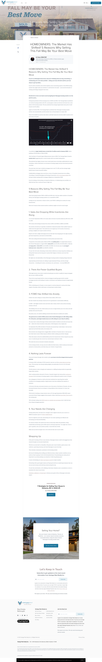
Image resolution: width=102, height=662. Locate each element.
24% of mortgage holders (63, 175)
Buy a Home (37, 615)
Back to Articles (34, 37)
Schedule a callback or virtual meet (37, 473)
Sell (22, 3)
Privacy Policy (82, 637)
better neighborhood (47, 414)
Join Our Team (49, 617)
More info (70, 660)
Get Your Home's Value (40, 613)
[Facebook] (17, 615)
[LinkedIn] (22, 615)
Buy (26, 3)
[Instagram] (27, 615)
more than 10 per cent (66, 395)
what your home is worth (46, 460)
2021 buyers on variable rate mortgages (51, 400)
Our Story (37, 619)
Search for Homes (38, 617)
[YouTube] (24, 615)
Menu (86, 2)
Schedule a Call (49, 613)
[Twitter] (20, 615)
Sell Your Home (38, 611)
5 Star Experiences (50, 611)
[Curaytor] (23, 622)
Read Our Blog (49, 615)
